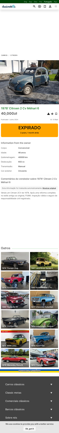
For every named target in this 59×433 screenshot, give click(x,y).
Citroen (13, 55)
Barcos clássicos (14, 409)
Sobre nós (11, 417)
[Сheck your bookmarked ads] (45, 6)
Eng (25, 2)
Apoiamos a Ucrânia (29, 371)
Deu (35, 2)
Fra (40, 2)
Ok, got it (29, 429)
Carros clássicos (14, 384)
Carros (4, 55)
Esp (30, 2)
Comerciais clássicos (17, 401)
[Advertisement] (29, 32)
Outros (5, 248)
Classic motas (13, 392)
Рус (55, 2)
